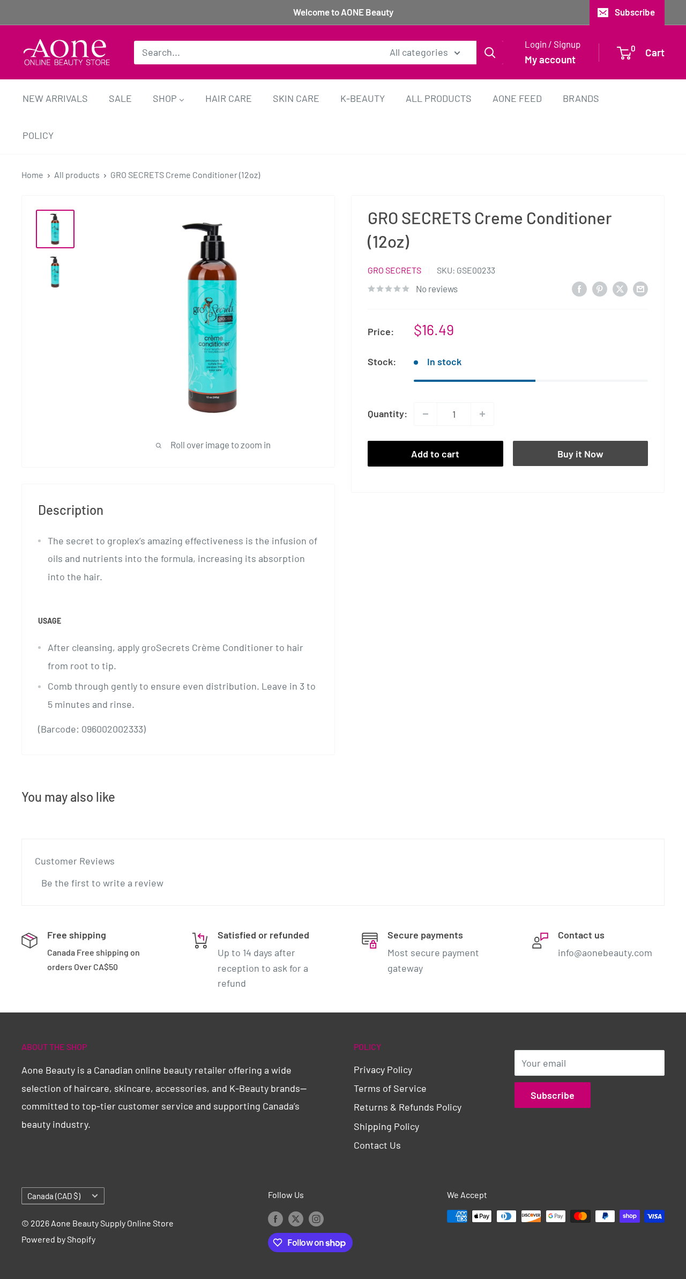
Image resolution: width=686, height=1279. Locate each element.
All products (77, 174)
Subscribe (635, 11)
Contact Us (377, 1145)
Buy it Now (580, 454)
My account (550, 59)
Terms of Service (390, 1088)
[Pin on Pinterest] (599, 288)
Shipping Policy (386, 1126)
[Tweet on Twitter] (620, 288)
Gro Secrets (394, 270)
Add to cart (435, 454)
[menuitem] (55, 97)
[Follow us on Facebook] (275, 1218)
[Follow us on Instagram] (316, 1218)
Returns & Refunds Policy (407, 1107)
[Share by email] (640, 288)
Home (32, 174)
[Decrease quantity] (425, 414)
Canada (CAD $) (53, 1196)
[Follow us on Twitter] (295, 1218)
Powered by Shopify (58, 1239)
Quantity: (387, 413)
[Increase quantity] (482, 414)
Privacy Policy (383, 1069)
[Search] (489, 52)
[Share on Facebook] (579, 288)
